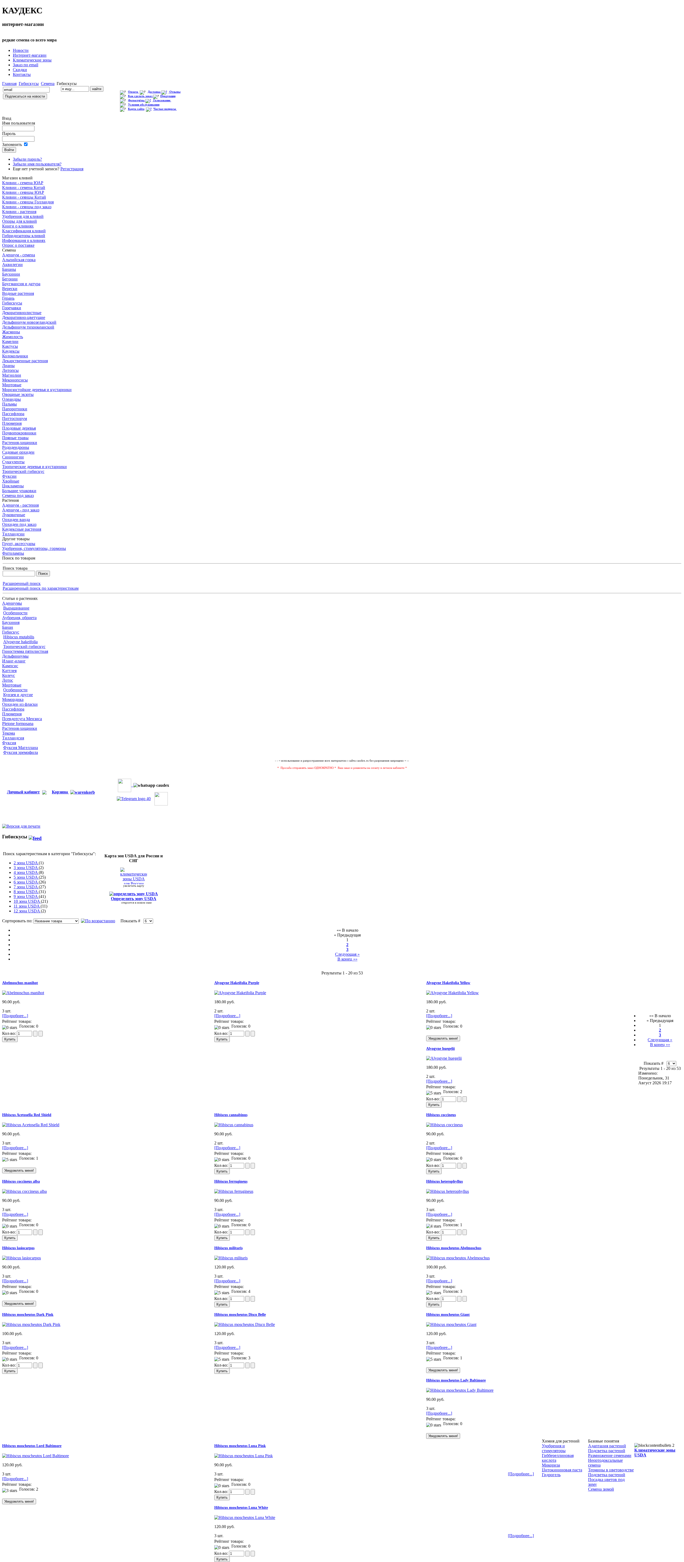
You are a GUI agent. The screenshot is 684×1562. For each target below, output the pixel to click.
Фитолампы (13, 553)
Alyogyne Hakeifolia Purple (236, 983)
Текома (8, 733)
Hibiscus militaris (228, 1248)
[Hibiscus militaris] (231, 1258)
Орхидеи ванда (16, 519)
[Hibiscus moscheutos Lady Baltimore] (459, 1390)
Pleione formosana (17, 723)
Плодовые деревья (19, 428)
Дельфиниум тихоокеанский (28, 327)
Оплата (133, 91)
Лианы (8, 365)
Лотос (7, 680)
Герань (8, 298)
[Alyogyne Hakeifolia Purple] (240, 992)
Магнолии (11, 375)
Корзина (60, 792)
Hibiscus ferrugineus (230, 1181)
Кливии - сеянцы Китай (24, 197)
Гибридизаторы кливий (23, 235)
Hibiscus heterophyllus (444, 1181)
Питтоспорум (14, 418)
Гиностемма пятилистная (25, 651)
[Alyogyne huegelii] (444, 1058)
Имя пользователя (18, 123)
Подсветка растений (606, 1450)
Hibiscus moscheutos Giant (448, 1315)
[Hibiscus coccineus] (444, 1125)
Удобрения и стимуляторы (554, 1448)
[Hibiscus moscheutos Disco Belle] (244, 1324)
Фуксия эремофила (20, 752)
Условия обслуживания (144, 104)
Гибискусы (29, 83)
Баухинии (11, 274)
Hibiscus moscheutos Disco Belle (240, 1315)
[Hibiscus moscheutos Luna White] (244, 1517)
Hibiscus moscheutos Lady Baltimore (456, 1380)
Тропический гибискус (23, 471)
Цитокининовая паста (562, 1470)
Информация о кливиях (23, 240)
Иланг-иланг (14, 661)
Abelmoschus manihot (20, 983)
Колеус (8, 675)
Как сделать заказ (140, 96)
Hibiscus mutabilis (18, 637)
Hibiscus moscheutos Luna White (241, 1508)
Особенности (15, 613)
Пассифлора (13, 413)
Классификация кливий (24, 231)
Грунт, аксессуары (18, 543)
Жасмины (11, 332)
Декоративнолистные (21, 312)
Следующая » (347, 954)
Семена (48, 83)
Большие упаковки (19, 490)
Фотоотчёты (136, 100)
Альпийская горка (19, 259)
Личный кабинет (23, 792)
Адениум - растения (20, 505)
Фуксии (9, 476)
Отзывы (175, 91)
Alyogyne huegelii (440, 1049)
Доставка (154, 91)
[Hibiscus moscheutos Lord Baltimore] (35, 1455)
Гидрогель (551, 1474)
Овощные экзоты (18, 394)
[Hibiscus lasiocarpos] (21, 1258)
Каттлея (9, 670)
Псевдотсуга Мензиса (22, 718)
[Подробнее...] (15, 1015)
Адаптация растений (607, 1446)
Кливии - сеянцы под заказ (26, 207)
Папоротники (14, 409)
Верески (9, 288)
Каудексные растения (21, 529)
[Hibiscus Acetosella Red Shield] (30, 1125)
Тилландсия (13, 738)
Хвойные (10, 481)
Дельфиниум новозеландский (29, 322)
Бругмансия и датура (21, 283)
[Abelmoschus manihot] (23, 992)
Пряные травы (15, 437)
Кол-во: (9, 1033)
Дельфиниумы (15, 656)
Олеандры (11, 399)
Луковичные (13, 514)
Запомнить (12, 144)
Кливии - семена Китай (23, 187)
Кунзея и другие (18, 694)
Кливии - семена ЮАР (22, 182)
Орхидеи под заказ (19, 524)
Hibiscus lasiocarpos (18, 1248)
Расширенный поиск (22, 583)
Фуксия (9, 742)
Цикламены (13, 486)
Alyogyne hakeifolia (20, 641)
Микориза (551, 1465)
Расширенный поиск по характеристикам (41, 588)
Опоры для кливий (19, 221)
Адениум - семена (18, 255)
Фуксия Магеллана (20, 747)
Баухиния (11, 622)
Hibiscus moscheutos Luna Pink (240, 1446)
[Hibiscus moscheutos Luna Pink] (243, 1455)
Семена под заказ (18, 495)
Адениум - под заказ (20, 510)
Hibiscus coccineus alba (21, 1181)
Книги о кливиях (18, 226)
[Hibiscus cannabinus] (233, 1125)
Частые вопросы (165, 108)
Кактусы (10, 346)
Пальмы (9, 404)
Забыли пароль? (27, 159)
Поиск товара (15, 568)
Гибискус (10, 632)
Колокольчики (15, 356)
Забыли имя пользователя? (37, 164)
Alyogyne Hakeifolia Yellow (448, 983)
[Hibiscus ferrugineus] (233, 1191)
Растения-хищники (19, 442)
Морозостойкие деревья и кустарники (37, 389)
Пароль (8, 133)
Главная (9, 83)
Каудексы (11, 351)
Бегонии (10, 279)
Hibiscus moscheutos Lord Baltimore (31, 1446)
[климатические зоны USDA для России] (133, 875)
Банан (7, 627)
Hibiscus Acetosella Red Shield (26, 1115)
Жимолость (12, 336)
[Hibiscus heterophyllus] (447, 1191)
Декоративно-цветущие (23, 317)
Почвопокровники (19, 433)
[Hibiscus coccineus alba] (24, 1191)
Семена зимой (601, 1489)
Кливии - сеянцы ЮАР (23, 192)
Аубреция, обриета (19, 617)
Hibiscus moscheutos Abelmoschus (453, 1248)
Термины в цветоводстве (611, 1470)
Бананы (9, 269)
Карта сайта (136, 108)
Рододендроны (15, 447)
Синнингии (13, 457)
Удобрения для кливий (23, 216)
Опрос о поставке (18, 245)
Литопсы (10, 370)
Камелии (10, 341)
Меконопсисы (15, 380)
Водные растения (18, 293)
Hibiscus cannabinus (230, 1115)
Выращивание (16, 608)
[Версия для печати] (21, 825)
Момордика (13, 699)
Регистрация (71, 169)
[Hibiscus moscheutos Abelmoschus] (458, 1258)
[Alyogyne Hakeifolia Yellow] (452, 992)
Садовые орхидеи (18, 452)
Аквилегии (12, 264)
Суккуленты (13, 462)
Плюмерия (12, 423)
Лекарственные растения (25, 360)
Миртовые (11, 385)
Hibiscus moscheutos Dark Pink (27, 1315)
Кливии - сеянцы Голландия (28, 202)
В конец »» (347, 959)
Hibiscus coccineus (441, 1115)
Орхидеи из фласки (20, 704)
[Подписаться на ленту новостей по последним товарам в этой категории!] (35, 836)
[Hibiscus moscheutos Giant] (451, 1324)
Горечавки (11, 308)
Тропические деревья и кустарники (34, 466)
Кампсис (10, 666)
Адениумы (12, 603)
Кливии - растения (19, 211)
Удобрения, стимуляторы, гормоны (34, 548)
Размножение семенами (609, 1455)
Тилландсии (13, 534)
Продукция (168, 96)
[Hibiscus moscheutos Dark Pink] (31, 1324)
